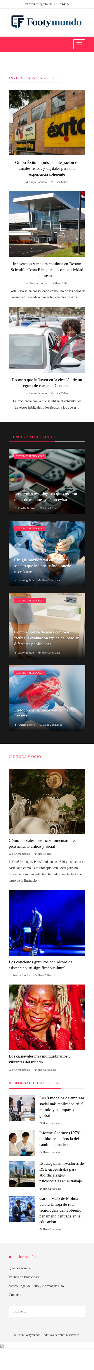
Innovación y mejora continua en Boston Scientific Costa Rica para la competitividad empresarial (47, 269)
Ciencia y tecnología (30, 456)
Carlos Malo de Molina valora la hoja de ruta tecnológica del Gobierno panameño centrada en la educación (60, 1210)
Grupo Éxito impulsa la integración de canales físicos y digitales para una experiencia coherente (47, 168)
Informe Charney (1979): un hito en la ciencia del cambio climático (60, 1139)
